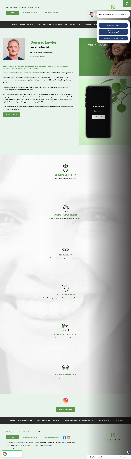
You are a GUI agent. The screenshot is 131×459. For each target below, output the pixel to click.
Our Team (13, 24)
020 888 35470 (30, 13)
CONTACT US (12, 13)
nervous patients (8, 80)
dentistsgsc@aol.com (51, 13)
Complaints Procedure (21, 448)
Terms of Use (33, 448)
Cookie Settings (64, 448)
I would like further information (113, 38)
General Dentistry (26, 24)
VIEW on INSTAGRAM (65, 409)
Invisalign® (57, 24)
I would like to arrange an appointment (113, 32)
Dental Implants (70, 24)
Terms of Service (45, 445)
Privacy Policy (35, 445)
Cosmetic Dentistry (43, 24)
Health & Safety (43, 448)
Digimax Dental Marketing (68, 442)
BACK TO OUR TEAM (11, 114)
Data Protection (54, 448)
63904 (42, 56)
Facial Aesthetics (85, 24)
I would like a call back (113, 25)
